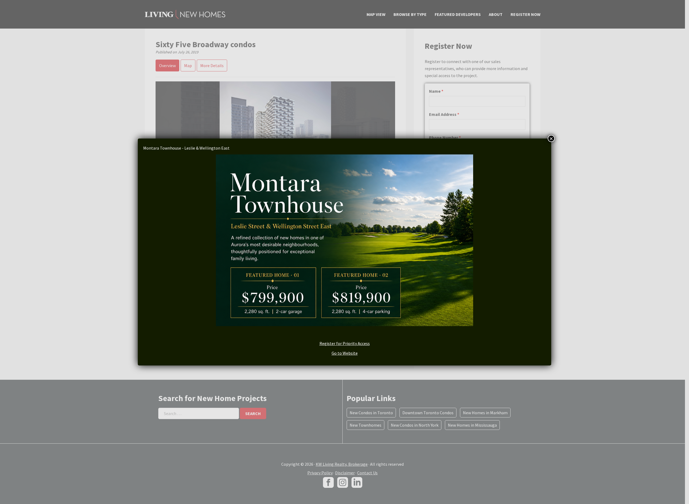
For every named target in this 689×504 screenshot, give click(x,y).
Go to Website (345, 353)
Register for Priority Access (344, 343)
